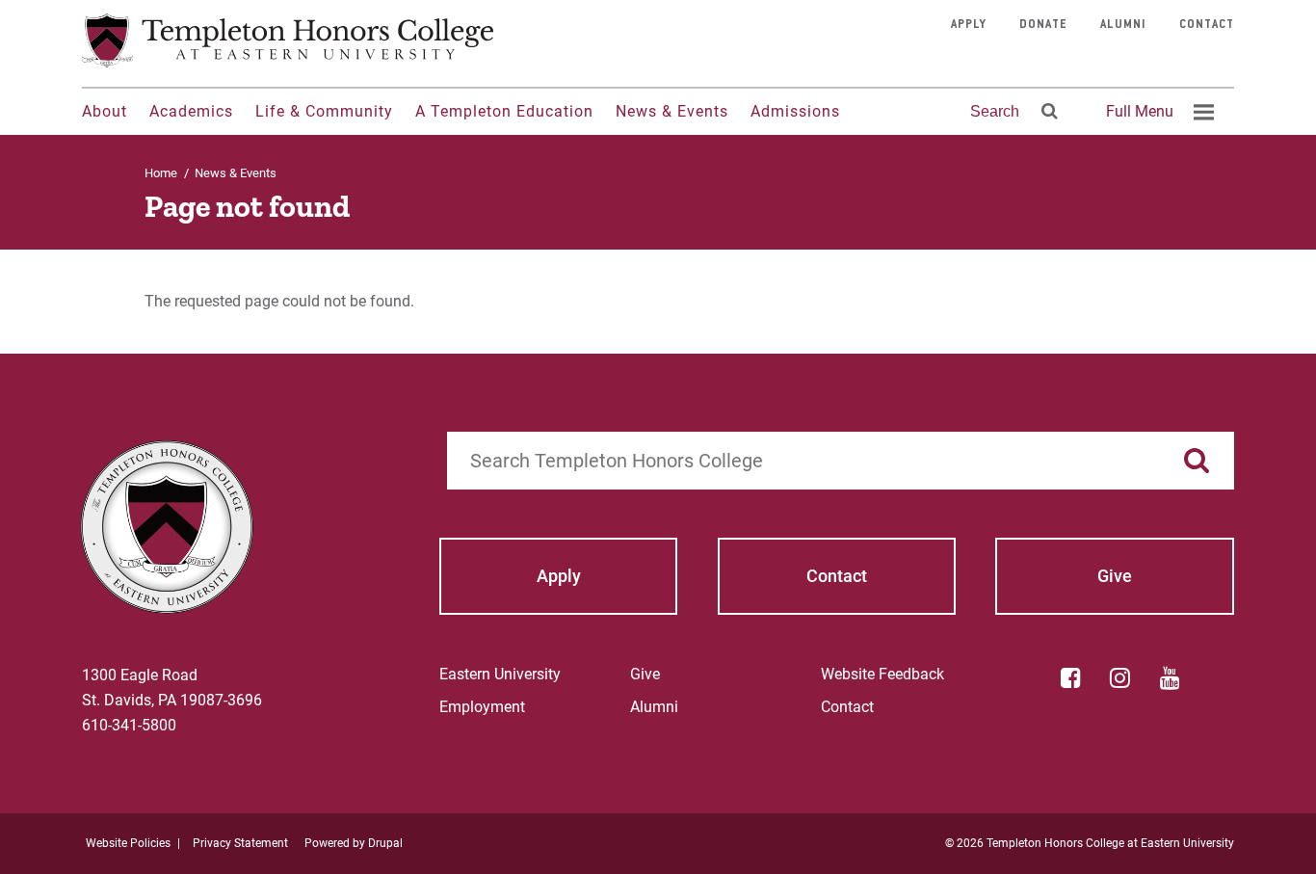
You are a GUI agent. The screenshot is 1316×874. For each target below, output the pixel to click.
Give (645, 674)
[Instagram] (1120, 677)
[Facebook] (1070, 677)
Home (161, 173)
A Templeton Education (504, 111)
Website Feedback (882, 674)
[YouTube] (1169, 677)
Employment (482, 707)
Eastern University (500, 674)
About (104, 111)
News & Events (672, 111)
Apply (969, 25)
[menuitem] (1157, 112)
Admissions (795, 111)
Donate (1043, 25)
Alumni (1123, 25)
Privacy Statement (240, 843)
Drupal (385, 843)
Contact (1206, 25)
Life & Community (324, 111)
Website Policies (128, 843)
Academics (191, 111)
